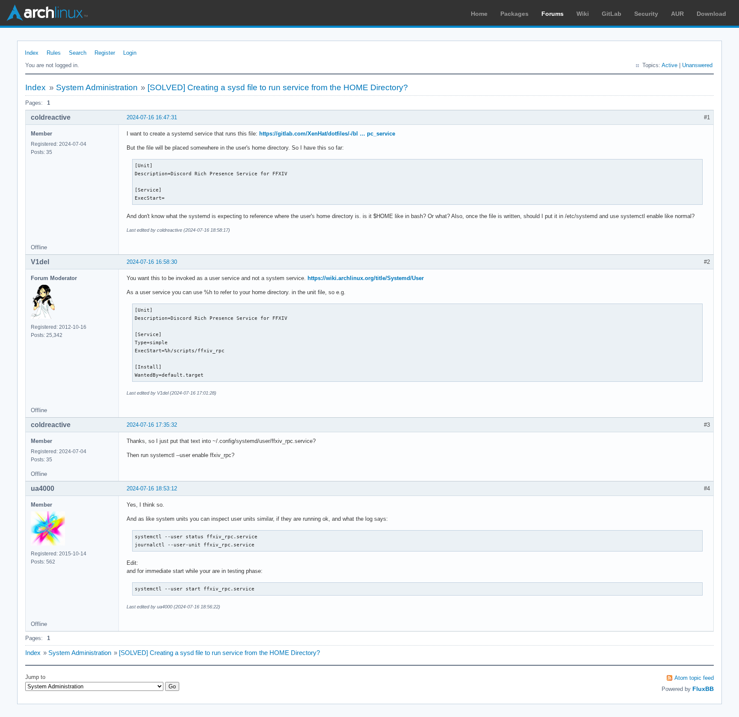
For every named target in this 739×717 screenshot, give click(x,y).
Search (77, 53)
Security (646, 13)
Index (31, 53)
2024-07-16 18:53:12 (152, 488)
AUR (677, 13)
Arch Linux (47, 12)
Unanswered (697, 65)
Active (669, 65)
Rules (54, 53)
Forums (552, 13)
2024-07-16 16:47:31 (152, 117)
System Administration (97, 87)
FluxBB (703, 688)
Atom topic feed (694, 678)
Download (711, 13)
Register (105, 53)
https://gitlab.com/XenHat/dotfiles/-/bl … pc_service (327, 133)
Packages (514, 13)
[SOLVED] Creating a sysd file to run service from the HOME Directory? (278, 87)
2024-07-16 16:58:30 (152, 262)
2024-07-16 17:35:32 (152, 425)
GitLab (611, 13)
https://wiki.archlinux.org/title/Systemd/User (365, 278)
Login (129, 53)
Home (479, 13)
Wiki (582, 13)
